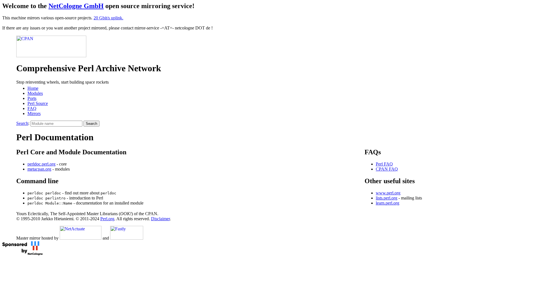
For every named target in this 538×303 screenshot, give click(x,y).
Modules (35, 93)
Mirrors (34, 113)
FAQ (31, 108)
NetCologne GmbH (76, 6)
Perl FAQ (384, 164)
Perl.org (107, 218)
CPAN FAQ (387, 169)
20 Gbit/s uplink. (108, 17)
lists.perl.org (386, 198)
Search (22, 123)
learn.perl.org (387, 203)
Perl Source (37, 103)
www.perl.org (388, 192)
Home (32, 88)
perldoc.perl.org (41, 164)
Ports (31, 98)
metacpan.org (39, 169)
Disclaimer (160, 218)
